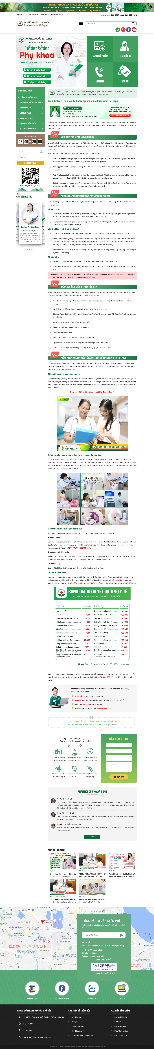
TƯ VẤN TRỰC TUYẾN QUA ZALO (30, 186)
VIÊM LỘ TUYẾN (26, 113)
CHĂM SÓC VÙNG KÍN (28, 97)
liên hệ (100, 81)
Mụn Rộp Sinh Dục (121, 1031)
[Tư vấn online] (128, 29)
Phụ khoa (53, 871)
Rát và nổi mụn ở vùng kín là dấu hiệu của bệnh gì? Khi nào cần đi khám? (92, 901)
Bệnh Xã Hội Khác (120, 1036)
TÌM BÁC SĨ (125, 56)
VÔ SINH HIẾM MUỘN (28, 129)
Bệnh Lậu (117, 1022)
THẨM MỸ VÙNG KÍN (28, 123)
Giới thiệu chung (77, 1017)
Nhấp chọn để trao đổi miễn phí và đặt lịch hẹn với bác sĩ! (92, 392)
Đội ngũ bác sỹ (77, 1022)
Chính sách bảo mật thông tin (103, 973)
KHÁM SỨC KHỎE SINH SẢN (30, 103)
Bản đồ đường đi (78, 1031)
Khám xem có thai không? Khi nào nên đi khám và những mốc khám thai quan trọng (63, 901)
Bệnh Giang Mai (120, 1026)
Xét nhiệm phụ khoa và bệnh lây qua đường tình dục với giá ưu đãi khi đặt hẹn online (63, 876)
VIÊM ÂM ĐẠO (25, 108)
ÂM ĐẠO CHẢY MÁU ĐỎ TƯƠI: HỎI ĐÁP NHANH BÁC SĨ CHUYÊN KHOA (92, 876)
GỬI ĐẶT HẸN (119, 776)
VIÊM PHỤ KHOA (26, 118)
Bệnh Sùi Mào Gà (120, 1017)
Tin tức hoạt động (78, 1026)
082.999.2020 (131, 15)
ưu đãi (125, 81)
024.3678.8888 (117, 15)
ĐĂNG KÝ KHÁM (100, 56)
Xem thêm (92, 837)
